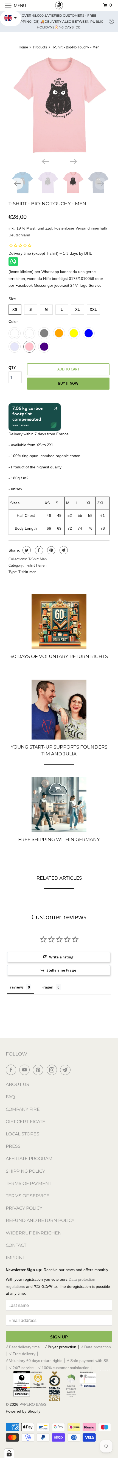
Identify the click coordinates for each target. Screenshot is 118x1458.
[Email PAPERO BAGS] (66, 1070)
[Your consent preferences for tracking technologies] (9, 1453)
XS (14, 310)
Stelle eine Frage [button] (61, 970)
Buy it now (68, 383)
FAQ (10, 1096)
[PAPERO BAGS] (59, 5)
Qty (12, 368)
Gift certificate (25, 1121)
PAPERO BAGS (32, 1404)
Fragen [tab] (47, 987)
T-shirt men (27, 572)
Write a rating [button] (61, 957)
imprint (15, 1257)
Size (12, 299)
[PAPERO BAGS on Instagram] (53, 1070)
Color (13, 321)
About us (17, 1084)
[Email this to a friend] (63, 550)
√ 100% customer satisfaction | (65, 1368)
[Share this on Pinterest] (50, 550)
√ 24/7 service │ (23, 1368)
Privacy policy (24, 1208)
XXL (93, 310)
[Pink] (59, 104)
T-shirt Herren (35, 565)
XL (77, 310)
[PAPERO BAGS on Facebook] (12, 1070)
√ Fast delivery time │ (25, 1347)
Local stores (22, 1134)
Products (40, 47)
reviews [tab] (17, 987)
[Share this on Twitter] (26, 550)
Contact (16, 1245)
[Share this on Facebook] (38, 550)
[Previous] (45, 161)
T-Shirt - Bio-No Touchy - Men (47, 203)
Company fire (23, 1109)
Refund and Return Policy (40, 1220)
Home (23, 47)
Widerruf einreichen (33, 1233)
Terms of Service (27, 1195)
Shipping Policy (25, 1171)
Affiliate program (29, 1158)
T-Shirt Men (37, 559)
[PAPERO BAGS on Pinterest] (39, 1070)
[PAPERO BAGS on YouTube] (25, 1070)
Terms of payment (28, 1183)
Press (13, 1146)
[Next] (73, 161)
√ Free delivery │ (24, 1354)
